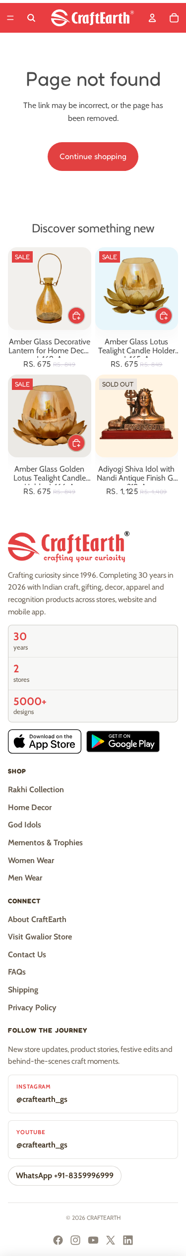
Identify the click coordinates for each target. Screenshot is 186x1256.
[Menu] (10, 18)
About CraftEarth (37, 919)
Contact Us (27, 954)
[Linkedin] (128, 1240)
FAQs (17, 972)
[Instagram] (75, 1240)
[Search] (31, 18)
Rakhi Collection (36, 789)
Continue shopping (93, 156)
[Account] (152, 18)
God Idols (24, 824)
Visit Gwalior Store (40, 936)
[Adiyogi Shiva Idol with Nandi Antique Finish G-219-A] (137, 416)
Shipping (23, 989)
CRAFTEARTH (104, 1217)
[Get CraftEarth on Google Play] (123, 741)
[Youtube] (93, 1240)
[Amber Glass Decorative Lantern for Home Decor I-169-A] (49, 288)
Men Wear (25, 877)
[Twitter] (111, 1240)
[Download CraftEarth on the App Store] (44, 741)
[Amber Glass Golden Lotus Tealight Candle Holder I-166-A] (49, 416)
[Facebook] (58, 1240)
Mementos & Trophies (45, 842)
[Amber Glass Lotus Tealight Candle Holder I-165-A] (137, 288)
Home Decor (30, 807)
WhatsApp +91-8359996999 (65, 1175)
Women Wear (31, 860)
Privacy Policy (32, 1007)
